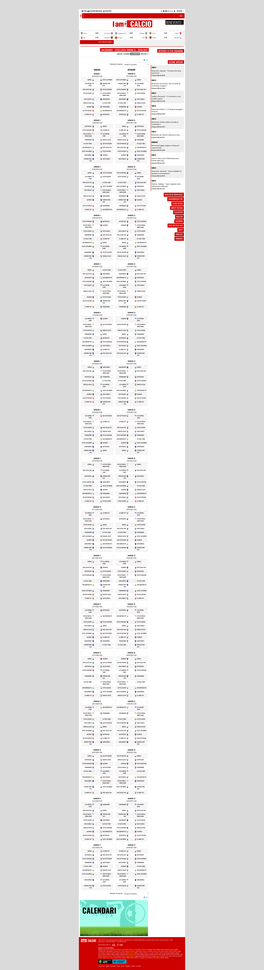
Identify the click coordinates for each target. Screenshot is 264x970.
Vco (139, 957)
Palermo (152, 954)
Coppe (180, 230)
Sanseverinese (106, 99)
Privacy (118, 966)
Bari (84, 37)
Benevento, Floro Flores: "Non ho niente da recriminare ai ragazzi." (166, 85)
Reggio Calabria (130, 956)
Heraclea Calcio (87, 103)
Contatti (133, 966)
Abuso (122, 966)
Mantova (173, 953)
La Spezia (140, 953)
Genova (113, 953)
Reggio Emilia (138, 956)
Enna (162, 951)
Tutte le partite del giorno (105, 42)
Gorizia (117, 953)
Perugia (164, 954)
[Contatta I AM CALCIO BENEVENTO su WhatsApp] (161, 11)
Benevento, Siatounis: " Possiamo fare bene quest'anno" (166, 72)
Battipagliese (106, 114)
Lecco (152, 953)
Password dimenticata (95, 11)
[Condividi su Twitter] (147, 59)
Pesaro (168, 954)
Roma (149, 956)
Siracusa (175, 956)
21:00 (165, 33)
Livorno (157, 953)
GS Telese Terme (107, 103)
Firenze (175, 951)
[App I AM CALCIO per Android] (174, 11)
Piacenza (177, 954)
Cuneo (159, 951)
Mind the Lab (101, 941)
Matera (104, 954)
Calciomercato (101, 951)
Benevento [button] (174, 22)
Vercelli (147, 957)
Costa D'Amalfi (88, 99)
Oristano (142, 954)
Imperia (127, 953)
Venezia (143, 957)
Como (140, 951)
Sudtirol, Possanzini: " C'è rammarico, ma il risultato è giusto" (166, 97)
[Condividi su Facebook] (144, 59)
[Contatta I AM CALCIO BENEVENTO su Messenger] (166, 11)
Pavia (159, 954)
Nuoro (138, 954)
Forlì (143, 37)
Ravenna (120, 37)
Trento (119, 957)
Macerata (168, 953)
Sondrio (180, 956)
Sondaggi (179, 238)
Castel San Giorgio (107, 80)
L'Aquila (136, 953)
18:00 (96, 33)
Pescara (172, 954)
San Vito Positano (87, 110)
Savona (167, 956)
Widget (107, 966)
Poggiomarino (106, 107)
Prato (114, 956)
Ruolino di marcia (116, 64)
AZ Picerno (107, 37)
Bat (136, 949)
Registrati (108, 11)
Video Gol (179, 234)
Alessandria (107, 949)
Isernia (131, 953)
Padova (147, 954)
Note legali (112, 966)
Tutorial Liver (101, 966)
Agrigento (100, 949)
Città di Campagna (107, 89)
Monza (177, 33)
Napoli (130, 954)
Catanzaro (132, 951)
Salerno (158, 956)
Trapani (116, 957)
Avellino (130, 949)
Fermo (166, 951)
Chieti (137, 951)
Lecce (148, 953)
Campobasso (116, 951)
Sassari (162, 956)
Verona (151, 957)
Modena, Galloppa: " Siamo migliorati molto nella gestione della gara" (166, 185)
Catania (127, 951)
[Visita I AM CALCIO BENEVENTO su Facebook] (168, 11)
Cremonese (107, 33)
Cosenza (145, 951)
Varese (135, 957)
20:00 (131, 33)
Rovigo (153, 956)
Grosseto (122, 953)
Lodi (160, 953)
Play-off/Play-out (176, 225)
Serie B (154, 67)
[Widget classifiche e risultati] (119, 961)
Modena (118, 954)
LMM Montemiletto (107, 110)
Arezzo (120, 949)
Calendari (179, 221)
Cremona (150, 951)
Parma (85, 33)
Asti (127, 949)
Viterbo (167, 957)
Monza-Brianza (124, 954)
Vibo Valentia (156, 957)
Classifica (127, 54)
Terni (108, 957)
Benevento (144, 949)
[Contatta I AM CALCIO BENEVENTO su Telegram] (163, 11)
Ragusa (118, 956)
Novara (134, 954)
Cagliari (176, 949)
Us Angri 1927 (88, 114)
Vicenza (162, 957)
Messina (109, 954)
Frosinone (108, 953)
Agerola (89, 80)
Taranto (100, 957)
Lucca (163, 953)
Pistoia (100, 956)
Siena (170, 956)
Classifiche (178, 212)
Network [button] (179, 11)
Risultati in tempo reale (174, 194)
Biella (154, 949)
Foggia (179, 951)
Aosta (116, 949)
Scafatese (141, 33)
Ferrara (170, 951)
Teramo (105, 957)
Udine (131, 957)
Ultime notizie (177, 203)
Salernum (89, 107)
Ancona (112, 949)
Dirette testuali (177, 208)
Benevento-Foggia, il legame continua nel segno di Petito (165, 147)
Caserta (123, 951)
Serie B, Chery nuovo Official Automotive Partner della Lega (165, 159)
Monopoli (176, 37)
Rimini (146, 956)
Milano (113, 954)
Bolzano (163, 949)
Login (85, 11)
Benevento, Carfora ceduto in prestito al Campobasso (165, 123)
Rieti (143, 956)
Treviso (124, 957)
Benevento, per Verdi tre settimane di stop (166, 135)
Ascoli (123, 949)
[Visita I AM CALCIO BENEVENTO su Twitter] (172, 11)
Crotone (155, 951)
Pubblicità (127, 966)
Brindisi (172, 949)
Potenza (154, 37)
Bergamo (150, 949)
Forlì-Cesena (101, 953)
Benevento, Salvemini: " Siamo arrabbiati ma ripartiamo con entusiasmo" (167, 172)
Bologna (158, 949)
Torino (153, 33)
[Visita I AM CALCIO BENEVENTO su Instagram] (170, 11)
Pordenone (105, 956)
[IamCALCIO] (88, 940)
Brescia (167, 949)
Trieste (128, 957)
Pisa (181, 954)
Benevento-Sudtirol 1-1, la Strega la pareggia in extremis (167, 110)
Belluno (139, 949)
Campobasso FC (122, 33)
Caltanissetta (109, 951)
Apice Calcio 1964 (87, 89)
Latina (145, 953)
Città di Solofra (87, 93)
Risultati (120, 54)
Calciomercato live (175, 199)
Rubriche (155, 142)
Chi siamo (138, 966)
